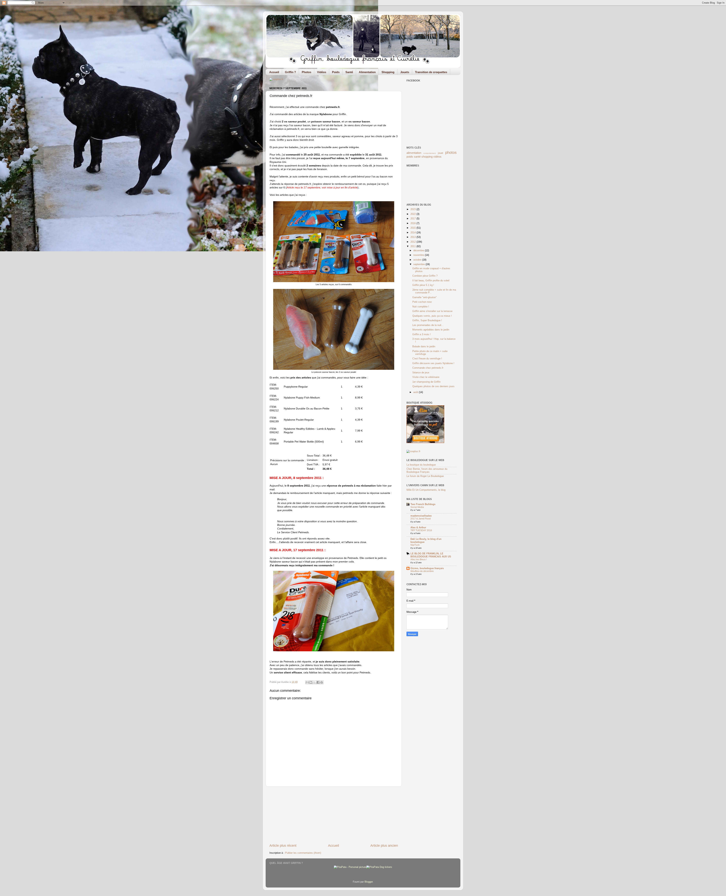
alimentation (413, 152)
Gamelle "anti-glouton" (424, 297)
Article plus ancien (384, 845)
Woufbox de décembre (422, 571)
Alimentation (367, 72)
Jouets (404, 72)
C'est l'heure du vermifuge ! (427, 358)
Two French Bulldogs (422, 504)
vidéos (437, 156)
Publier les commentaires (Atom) (303, 853)
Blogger (369, 882)
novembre (419, 255)
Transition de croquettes (431, 72)
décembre (419, 250)
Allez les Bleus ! (418, 559)
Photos (306, 72)
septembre (419, 264)
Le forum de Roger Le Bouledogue (425, 476)
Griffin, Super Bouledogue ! (427, 320)
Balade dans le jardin (423, 346)
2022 (413, 214)
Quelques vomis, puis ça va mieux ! (432, 316)
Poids (336, 72)
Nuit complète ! (420, 306)
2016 (413, 223)
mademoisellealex (421, 516)
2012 (413, 242)
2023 (413, 209)
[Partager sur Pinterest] (321, 682)
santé (417, 156)
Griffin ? (290, 72)
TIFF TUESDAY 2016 (421, 530)
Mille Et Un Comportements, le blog (425, 490)
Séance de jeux (420, 372)
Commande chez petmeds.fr (427, 368)
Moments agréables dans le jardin (430, 329)
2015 (413, 228)
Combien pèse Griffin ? (424, 276)
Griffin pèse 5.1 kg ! (423, 285)
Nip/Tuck (415, 545)
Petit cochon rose (422, 302)
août (416, 392)
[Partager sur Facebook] (318, 682)
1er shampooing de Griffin (426, 382)
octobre (417, 259)
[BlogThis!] (311, 682)
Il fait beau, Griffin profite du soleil (430, 280)
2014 (413, 232)
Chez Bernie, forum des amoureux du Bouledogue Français (426, 470)
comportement (429, 153)
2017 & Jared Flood (420, 518)
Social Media (417, 507)
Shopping (388, 72)
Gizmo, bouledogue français (427, 568)
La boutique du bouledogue (421, 464)
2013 (413, 237)
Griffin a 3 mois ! (421, 334)
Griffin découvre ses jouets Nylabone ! (433, 363)
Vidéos (321, 72)
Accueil (274, 72)
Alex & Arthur (418, 527)
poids (409, 156)
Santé (349, 72)
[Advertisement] (333, 815)
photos (451, 152)
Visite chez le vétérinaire (425, 377)
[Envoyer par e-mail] (307, 682)
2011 (413, 246)
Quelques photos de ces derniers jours (433, 386)
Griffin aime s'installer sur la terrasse (432, 311)
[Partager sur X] (314, 682)
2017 (413, 218)
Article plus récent (282, 845)
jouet (440, 153)
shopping (427, 156)
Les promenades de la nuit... (428, 325)
